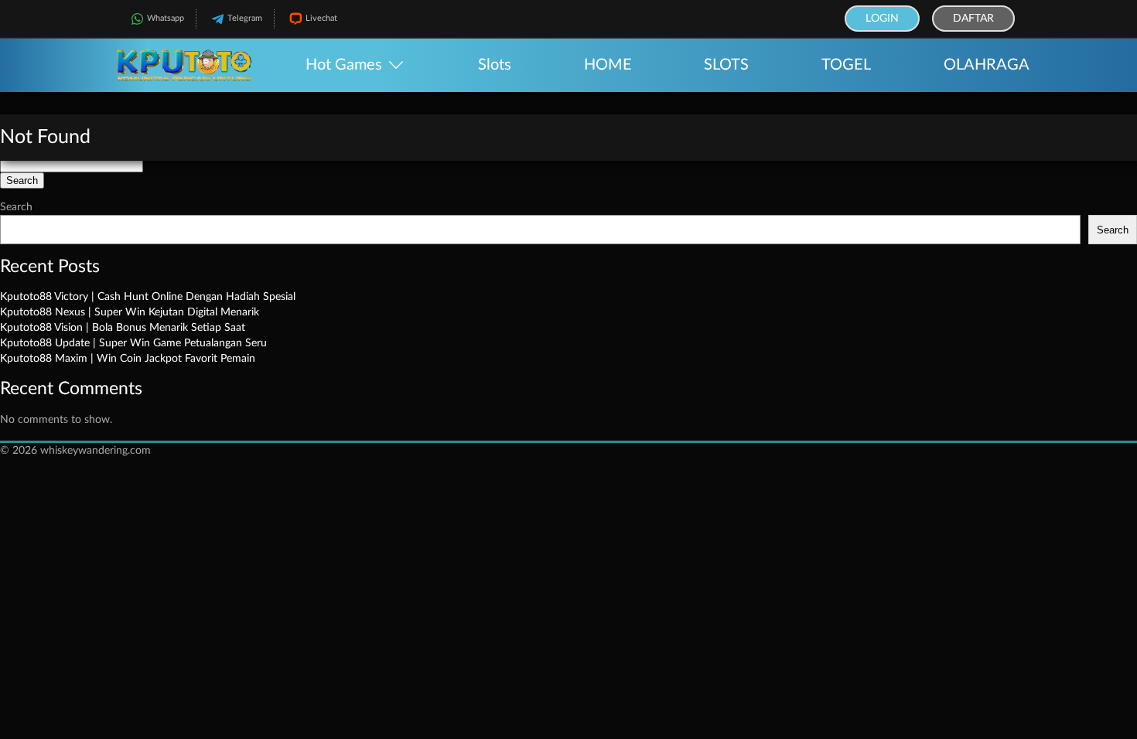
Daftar (973, 18)
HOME (608, 65)
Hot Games (344, 65)
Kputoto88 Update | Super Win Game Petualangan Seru (133, 343)
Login (882, 18)
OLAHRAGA (986, 65)
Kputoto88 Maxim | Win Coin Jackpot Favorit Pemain (127, 358)
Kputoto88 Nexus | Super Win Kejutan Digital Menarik (129, 312)
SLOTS (726, 65)
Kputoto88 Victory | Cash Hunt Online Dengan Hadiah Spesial (147, 296)
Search (16, 207)
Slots (494, 65)
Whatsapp (165, 18)
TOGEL (846, 65)
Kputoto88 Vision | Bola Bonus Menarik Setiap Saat (122, 327)
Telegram (244, 18)
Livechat (321, 18)
